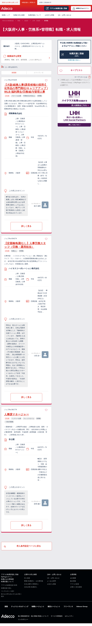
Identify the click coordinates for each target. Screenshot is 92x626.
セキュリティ (69, 616)
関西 (19, 20)
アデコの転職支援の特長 (9, 585)
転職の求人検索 (19, 15)
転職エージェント (38, 606)
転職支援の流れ (73, 60)
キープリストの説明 (89, 77)
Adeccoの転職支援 (8, 20)
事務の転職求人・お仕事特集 (33, 581)
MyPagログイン (6, 577)
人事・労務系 (36, 20)
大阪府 (26, 20)
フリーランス (68, 606)
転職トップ (6, 15)
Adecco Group (82, 606)
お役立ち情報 (49, 15)
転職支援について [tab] (34, 15)
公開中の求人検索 (30, 574)
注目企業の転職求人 (30, 587)
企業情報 (73, 574)
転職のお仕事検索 (7, 579)
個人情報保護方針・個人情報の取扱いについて (33, 616)
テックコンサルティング (19, 606)
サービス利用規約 (56, 616)
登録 (58, 8)
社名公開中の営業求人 (31, 584)
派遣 (6, 606)
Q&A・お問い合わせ (54, 574)
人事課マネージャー (16, 414)
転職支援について (7, 581)
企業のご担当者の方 (45, 2)
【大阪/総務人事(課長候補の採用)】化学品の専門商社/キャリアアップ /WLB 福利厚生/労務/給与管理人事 (26, 88)
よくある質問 (51, 581)
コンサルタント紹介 (7, 591)
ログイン (82, 8)
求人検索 (27, 578)
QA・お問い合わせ (64, 15)
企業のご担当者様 (76, 587)
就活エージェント (54, 606)
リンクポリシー (23, 619)
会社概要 (73, 578)
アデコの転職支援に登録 (9, 574)
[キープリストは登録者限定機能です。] (46, 80)
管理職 (46, 20)
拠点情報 (73, 581)
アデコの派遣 (74, 584)
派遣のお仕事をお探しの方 (10, 2)
